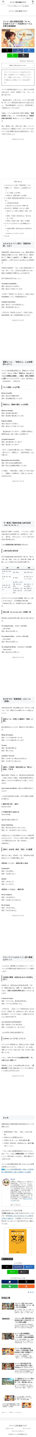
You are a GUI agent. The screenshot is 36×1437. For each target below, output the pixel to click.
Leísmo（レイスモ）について (15, 233)
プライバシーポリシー (18, 1431)
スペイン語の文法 (8, 1259)
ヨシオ (12, 1179)
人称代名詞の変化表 (13, 203)
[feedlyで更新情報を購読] (17, 1205)
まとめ (7, 236)
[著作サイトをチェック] (11, 1205)
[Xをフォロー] (14, 1205)
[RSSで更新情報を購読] (19, 1205)
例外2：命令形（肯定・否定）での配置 (18, 221)
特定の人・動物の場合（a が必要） (17, 195)
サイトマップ (27, 1428)
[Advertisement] (18, 158)
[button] (23, 55)
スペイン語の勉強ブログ (18, 2)
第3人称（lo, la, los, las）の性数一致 (17, 205)
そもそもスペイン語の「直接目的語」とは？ (18, 185)
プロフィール (9, 1428)
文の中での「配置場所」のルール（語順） (17, 208)
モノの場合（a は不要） (14, 193)
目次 (15, 181)
